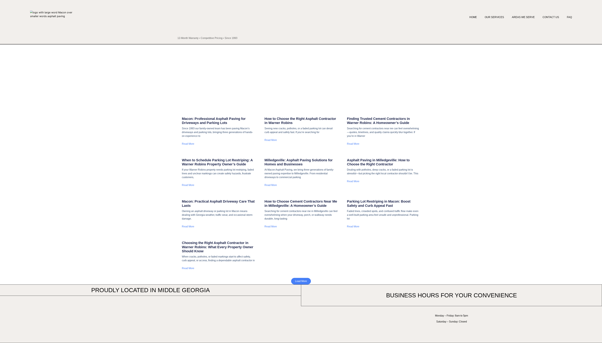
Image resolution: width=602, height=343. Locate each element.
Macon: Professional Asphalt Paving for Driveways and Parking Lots (214, 121)
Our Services (494, 17)
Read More (188, 143)
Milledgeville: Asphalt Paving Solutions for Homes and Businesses (298, 162)
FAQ (569, 17)
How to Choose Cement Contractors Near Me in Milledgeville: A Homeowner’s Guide (300, 203)
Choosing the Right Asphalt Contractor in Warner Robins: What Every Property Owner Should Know (217, 247)
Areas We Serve (523, 17)
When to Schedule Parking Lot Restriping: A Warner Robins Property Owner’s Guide (217, 162)
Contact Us (551, 17)
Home (473, 17)
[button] (301, 281)
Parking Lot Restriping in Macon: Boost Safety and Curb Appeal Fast (378, 203)
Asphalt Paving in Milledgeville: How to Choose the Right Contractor (378, 162)
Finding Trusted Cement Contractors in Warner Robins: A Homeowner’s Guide (378, 121)
